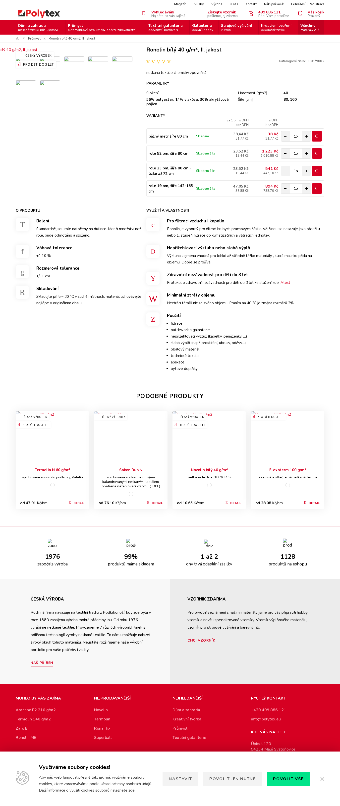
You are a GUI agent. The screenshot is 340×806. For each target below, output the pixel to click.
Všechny (309, 27)
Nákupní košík (274, 4)
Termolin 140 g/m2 (33, 719)
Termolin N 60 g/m (52, 469)
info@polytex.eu (266, 719)
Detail (79, 503)
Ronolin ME (26, 737)
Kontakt (251, 4)
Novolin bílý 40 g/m (209, 469)
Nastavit (180, 779)
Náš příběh (42, 662)
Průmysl (101, 27)
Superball (103, 737)
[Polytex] (39, 13)
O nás (234, 4)
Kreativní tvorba (186, 719)
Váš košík (316, 14)
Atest (285, 282)
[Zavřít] (322, 779)
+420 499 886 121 (268, 710)
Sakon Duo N (130, 469)
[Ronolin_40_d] (74, 66)
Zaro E (21, 728)
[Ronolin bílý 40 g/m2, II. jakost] (74, 50)
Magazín (180, 4)
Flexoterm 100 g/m (287, 469)
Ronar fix (102, 728)
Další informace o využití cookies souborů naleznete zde (87, 790)
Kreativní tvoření (276, 27)
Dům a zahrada (38, 27)
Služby (199, 4)
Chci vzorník (201, 640)
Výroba (216, 4)
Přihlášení (298, 4)
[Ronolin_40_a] (122, 66)
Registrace (316, 4)
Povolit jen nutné (232, 779)
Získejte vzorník (222, 14)
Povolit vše (288, 779)
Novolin (101, 710)
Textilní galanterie (165, 27)
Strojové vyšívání (236, 27)
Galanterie (202, 27)
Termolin (102, 719)
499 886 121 (273, 14)
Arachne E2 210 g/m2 (36, 710)
